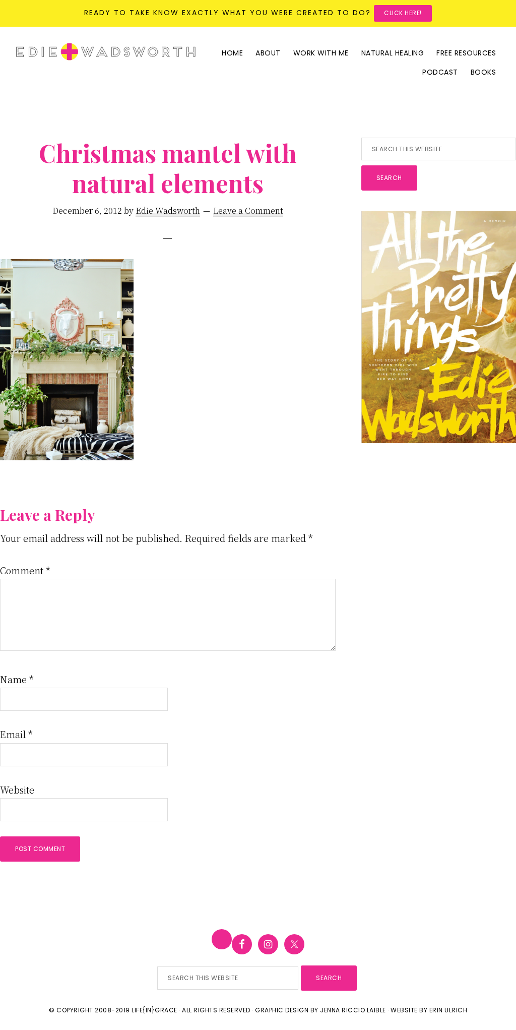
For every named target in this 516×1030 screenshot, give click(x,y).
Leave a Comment (248, 210)
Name (17, 679)
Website (17, 789)
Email (16, 734)
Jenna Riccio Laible (353, 1010)
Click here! (403, 13)
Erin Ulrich (448, 1010)
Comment (25, 570)
